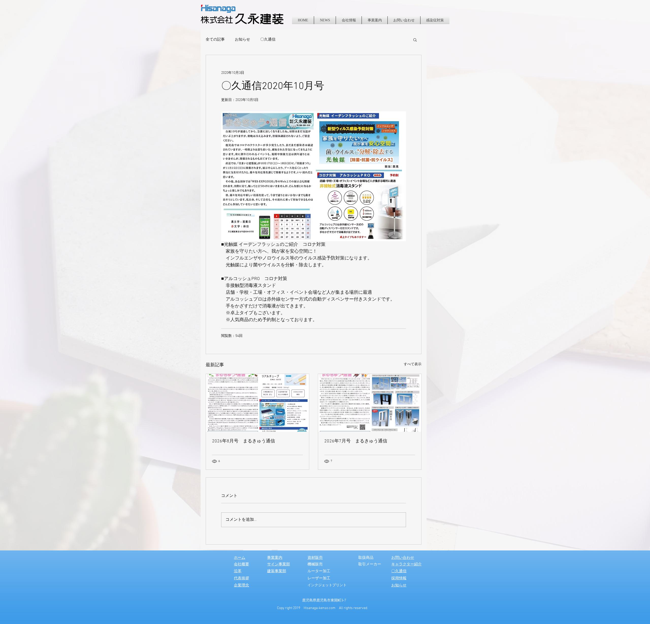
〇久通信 (267, 39)
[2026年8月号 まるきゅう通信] (257, 403)
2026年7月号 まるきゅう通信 (355, 441)
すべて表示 (412, 364)
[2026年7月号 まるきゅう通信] (369, 403)
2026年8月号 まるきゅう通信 (243, 441)
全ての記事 (215, 39)
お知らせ (242, 39)
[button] (415, 40)
